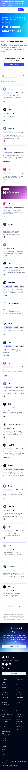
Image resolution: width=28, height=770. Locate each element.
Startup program (6, 731)
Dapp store (5, 17)
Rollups (4, 687)
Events (3, 726)
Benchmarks (19, 700)
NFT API (4, 690)
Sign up (18, 682)
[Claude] (22, 761)
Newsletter (5, 729)
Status (18, 685)
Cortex (3, 682)
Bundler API (5, 702)
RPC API (4, 685)
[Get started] (14, 3)
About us (18, 714)
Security (18, 726)
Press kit (18, 724)
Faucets (18, 692)
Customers (19, 719)
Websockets (5, 695)
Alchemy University (7, 714)
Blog (3, 716)
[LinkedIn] (6, 664)
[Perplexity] (18, 761)
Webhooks (4, 692)
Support (18, 690)
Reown (24, 619)
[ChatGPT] (13, 761)
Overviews (5, 721)
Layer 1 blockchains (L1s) (10, 19)
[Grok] (25, 761)
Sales (3, 749)
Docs (17, 687)
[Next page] (20, 606)
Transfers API (5, 697)
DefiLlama (15, 619)
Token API (4, 700)
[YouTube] (10, 664)
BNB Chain (13, 17)
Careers (18, 716)
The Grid (21, 617)
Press (3, 752)
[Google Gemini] (15, 761)
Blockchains (22, 17)
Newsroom (19, 721)
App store (4, 724)
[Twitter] (3, 664)
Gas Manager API (6, 705)
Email (3, 754)
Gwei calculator (20, 695)
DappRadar (20, 619)
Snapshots (19, 702)
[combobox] (8, 81)
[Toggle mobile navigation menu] (25, 10)
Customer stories (6, 719)
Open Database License (8, 619)
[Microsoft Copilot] (20, 761)
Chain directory (20, 697)
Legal (17, 729)
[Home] (6, 10)
